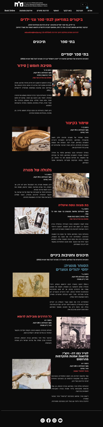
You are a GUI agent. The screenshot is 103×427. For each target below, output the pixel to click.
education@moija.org (33, 32)
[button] (87, 7)
